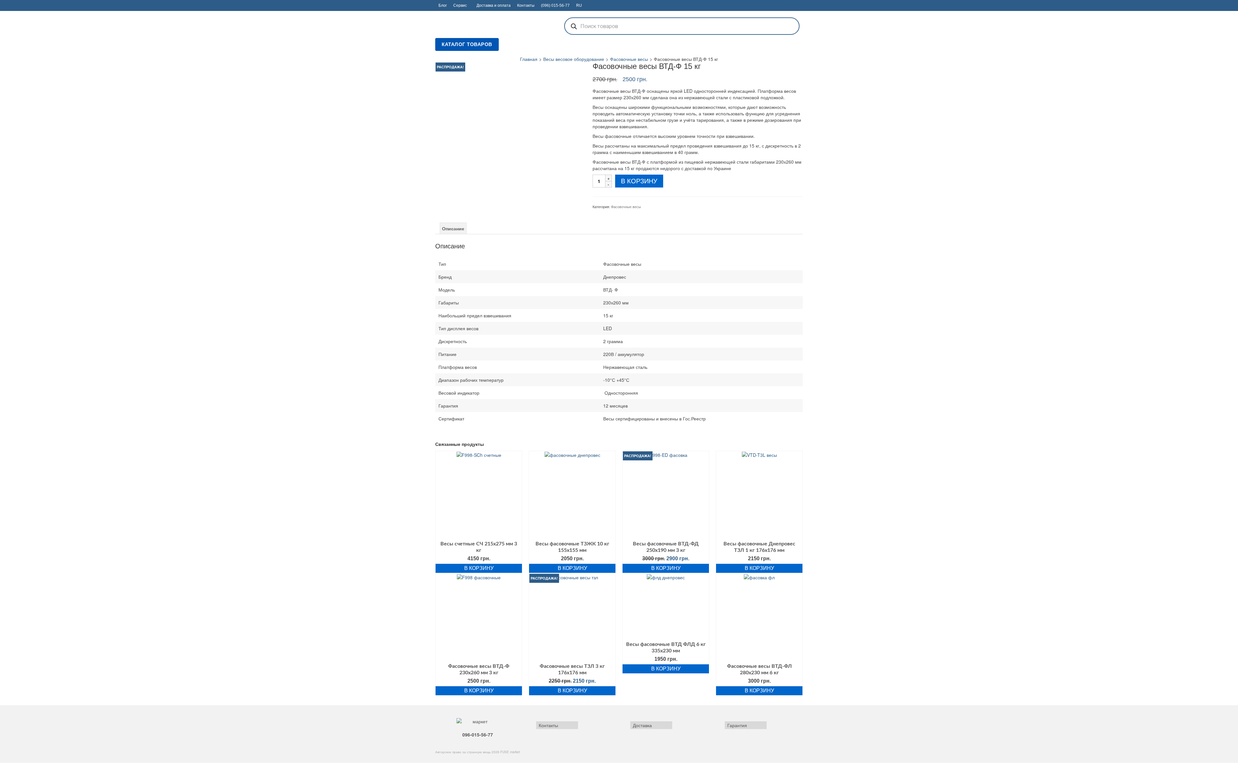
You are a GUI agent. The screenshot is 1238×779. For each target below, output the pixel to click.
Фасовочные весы (629, 59)
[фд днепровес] (508, 135)
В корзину (639, 181)
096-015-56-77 (477, 734)
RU (579, 5)
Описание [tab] (453, 228)
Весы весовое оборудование (573, 59)
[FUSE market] (493, 25)
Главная (528, 59)
